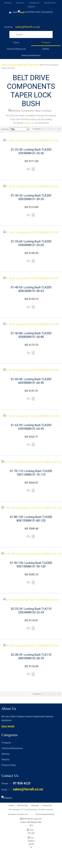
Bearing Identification (31, 55)
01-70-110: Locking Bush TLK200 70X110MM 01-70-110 (31, 472)
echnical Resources (13, 748)
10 (59, 129)
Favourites (47, 12)
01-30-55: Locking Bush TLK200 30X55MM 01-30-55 (31, 197)
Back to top (23, 805)
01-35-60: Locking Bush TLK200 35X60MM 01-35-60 (31, 243)
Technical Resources (16, 49)
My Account (49, 3)
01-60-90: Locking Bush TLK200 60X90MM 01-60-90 (31, 380)
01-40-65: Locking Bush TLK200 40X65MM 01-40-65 (31, 289)
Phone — (15, 783)
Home (16, 42)
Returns (5, 759)
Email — (22, 789)
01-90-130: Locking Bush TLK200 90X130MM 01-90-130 (31, 564)
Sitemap (35, 805)
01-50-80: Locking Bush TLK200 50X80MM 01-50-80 (31, 335)
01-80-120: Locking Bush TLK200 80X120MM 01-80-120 (31, 518)
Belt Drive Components (28, 65)
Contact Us (34, 3)
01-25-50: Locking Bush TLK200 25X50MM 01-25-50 (31, 151)
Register (31, 6)
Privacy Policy (9, 765)
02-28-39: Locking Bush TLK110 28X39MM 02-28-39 (31, 656)
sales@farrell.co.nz (27, 27)
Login (14, 12)
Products (46, 42)
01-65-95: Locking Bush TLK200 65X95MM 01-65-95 (31, 426)
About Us (20, 3)
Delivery (7, 3)
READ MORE (7, 726)
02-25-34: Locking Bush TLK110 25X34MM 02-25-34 (31, 610)
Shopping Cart (33, 12)
